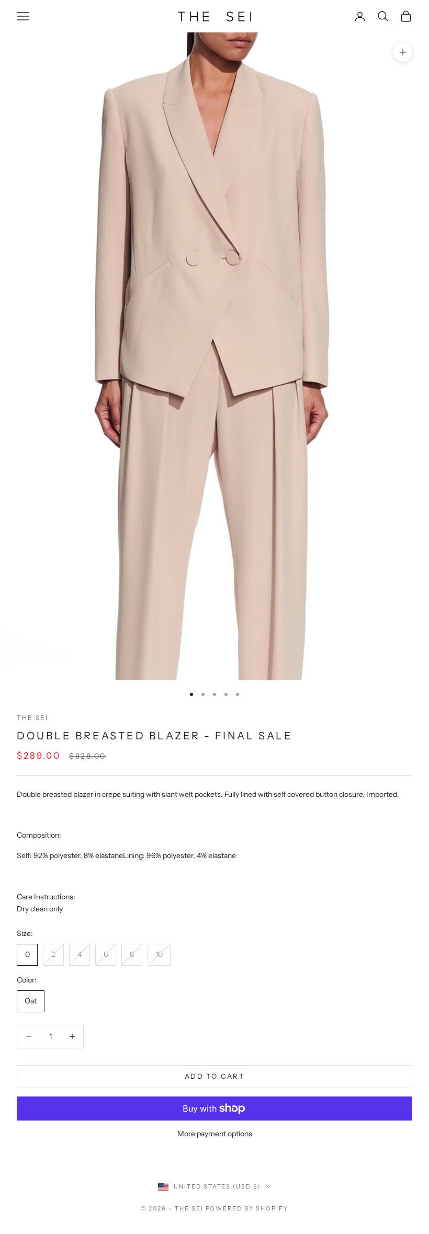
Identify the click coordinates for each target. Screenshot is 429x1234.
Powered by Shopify (247, 1208)
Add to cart (214, 1076)
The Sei (32, 718)
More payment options (214, 1133)
